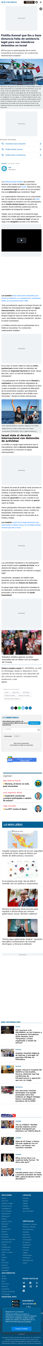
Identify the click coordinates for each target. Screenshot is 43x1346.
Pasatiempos (27, 1255)
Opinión (7, 776)
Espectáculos (6, 1242)
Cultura (4, 1244)
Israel (6, 692)
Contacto (21, 1334)
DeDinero (26, 1247)
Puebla (25, 1203)
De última (5, 1262)
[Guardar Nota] (30, 707)
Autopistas (5, 1268)
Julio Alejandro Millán (12, 792)
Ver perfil (12, 169)
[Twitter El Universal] (37, 1283)
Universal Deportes (8, 1239)
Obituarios (26, 1234)
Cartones (5, 1234)
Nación (4, 1198)
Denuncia (15, 692)
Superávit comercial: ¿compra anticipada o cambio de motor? (17, 798)
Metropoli (5, 1224)
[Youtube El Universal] (24, 1286)
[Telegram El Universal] (24, 1283)
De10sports (27, 1245)
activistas (26, 692)
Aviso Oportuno (28, 1229)
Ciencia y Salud (7, 1252)
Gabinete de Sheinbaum (6, 1215)
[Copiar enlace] (26, 707)
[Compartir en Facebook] (12, 707)
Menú (4, 1260)
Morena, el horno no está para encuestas (16, 785)
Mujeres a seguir (7, 1203)
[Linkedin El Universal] (24, 1291)
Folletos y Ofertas (29, 1227)
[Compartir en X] (15, 707)
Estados (4, 1226)
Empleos (26, 1232)
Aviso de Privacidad (24, 1321)
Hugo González (9, 806)
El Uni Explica (7, 1211)
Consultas (5, 1270)
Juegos (25, 1252)
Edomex (25, 1198)
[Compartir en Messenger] (23, 707)
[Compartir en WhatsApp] (19, 707)
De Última (5, 1284)
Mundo (4, 163)
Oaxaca (25, 1201)
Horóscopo (26, 1258)
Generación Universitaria (27, 1238)
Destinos (5, 1265)
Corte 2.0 (5, 1201)
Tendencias (6, 1249)
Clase (4, 1276)
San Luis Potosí (28, 1211)
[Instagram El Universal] (31, 1286)
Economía (5, 1237)
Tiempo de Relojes (8, 1291)
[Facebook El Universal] (30, 1283)
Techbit (4, 1257)
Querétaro (26, 1208)
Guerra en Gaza (24, 695)
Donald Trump (7, 1221)
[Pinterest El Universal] (37, 1286)
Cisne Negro (6, 1294)
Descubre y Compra (30, 1224)
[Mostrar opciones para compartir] (40, 8)
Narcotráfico (6, 1229)
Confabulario (6, 1247)
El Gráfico (26, 1242)
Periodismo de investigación (7, 1207)
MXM (3, 1255)
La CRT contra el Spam (16, 809)
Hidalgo (25, 1206)
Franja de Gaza (9, 695)
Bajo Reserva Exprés (12, 781)
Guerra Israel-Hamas (11, 698)
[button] (29, 2)
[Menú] (40, 2)
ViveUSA (26, 1250)
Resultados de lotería (28, 1262)
